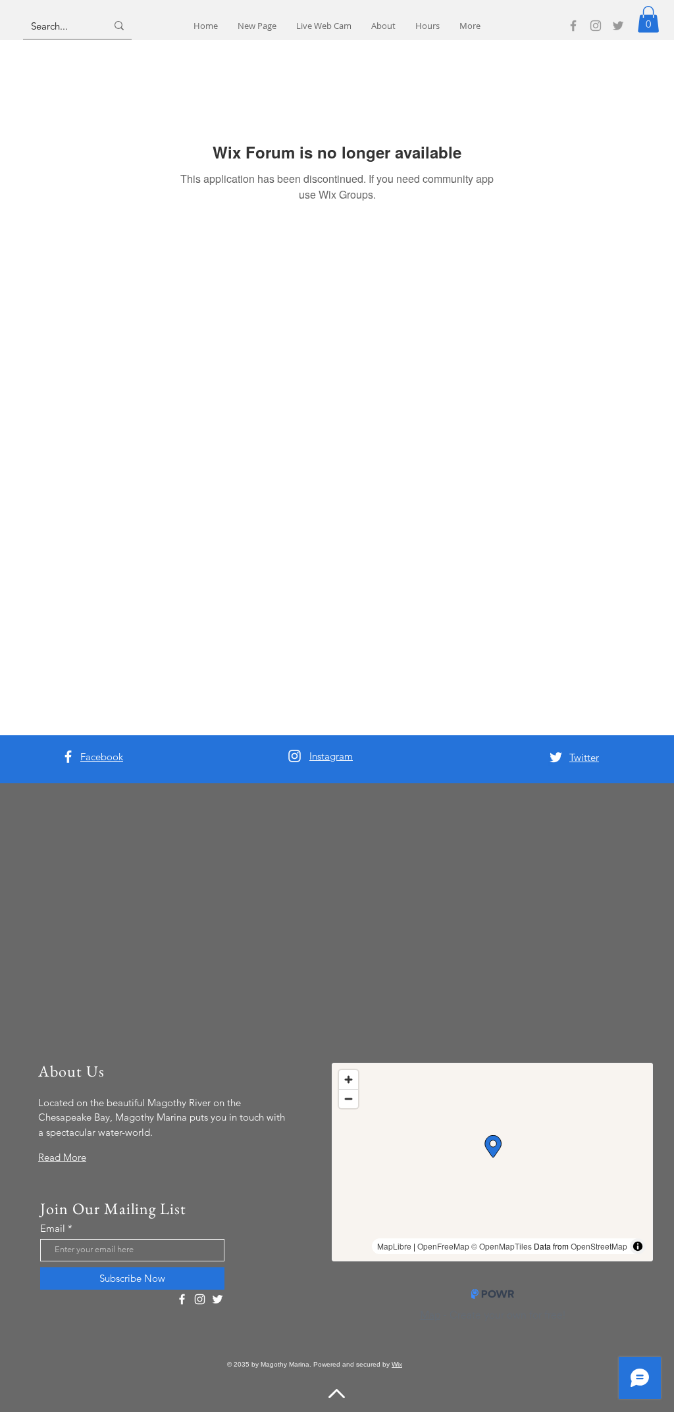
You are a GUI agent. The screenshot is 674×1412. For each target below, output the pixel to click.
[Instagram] (595, 25)
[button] (648, 19)
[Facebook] (573, 25)
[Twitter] (618, 25)
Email (52, 1228)
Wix (397, 1364)
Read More (62, 1157)
